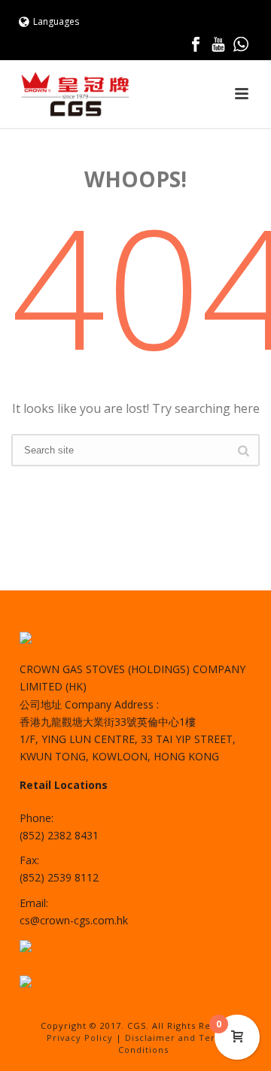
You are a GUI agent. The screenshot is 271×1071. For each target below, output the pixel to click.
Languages (56, 21)
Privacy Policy (80, 1037)
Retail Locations (64, 785)
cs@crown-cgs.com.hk (74, 920)
